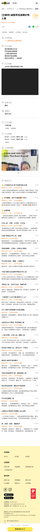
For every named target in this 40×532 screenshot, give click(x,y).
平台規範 (6, 483)
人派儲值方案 (8, 470)
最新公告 (28, 480)
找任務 (17, 456)
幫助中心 (17, 483)
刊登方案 (6, 467)
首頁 (3, 9)
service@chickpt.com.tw (17, 504)
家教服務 (17, 480)
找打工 (6, 456)
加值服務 (17, 467)
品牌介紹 (6, 480)
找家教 (27, 456)
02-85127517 (13, 502)
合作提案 (28, 483)
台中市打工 (10, 9)
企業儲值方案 (29, 467)
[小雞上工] (6, 3)
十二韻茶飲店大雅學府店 (25, 9)
